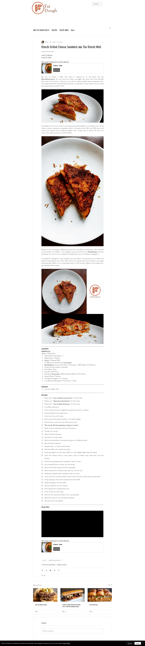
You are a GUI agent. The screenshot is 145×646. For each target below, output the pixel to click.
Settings (130, 643)
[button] (97, 4)
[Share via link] (54, 570)
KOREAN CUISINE (62, 564)
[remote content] (72, 524)
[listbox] (97, 4)
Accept (138, 643)
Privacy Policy (66, 643)
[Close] (143, 643)
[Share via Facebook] (42, 570)
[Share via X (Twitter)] (46, 570)
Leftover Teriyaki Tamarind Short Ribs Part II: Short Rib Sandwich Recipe (71, 606)
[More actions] (103, 42)
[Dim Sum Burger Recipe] (45, 595)
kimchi (44, 560)
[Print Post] (58, 570)
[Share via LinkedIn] (50, 570)
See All (110, 585)
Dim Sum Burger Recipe (41, 605)
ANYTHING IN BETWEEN (48, 564)
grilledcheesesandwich (55, 560)
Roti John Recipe (94, 605)
